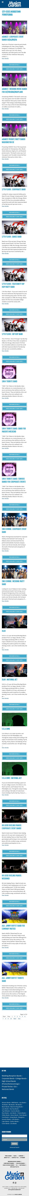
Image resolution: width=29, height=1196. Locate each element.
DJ (17, 1165)
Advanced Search (14, 1147)
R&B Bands (15, 1102)
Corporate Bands (8, 1078)
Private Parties (7, 1086)
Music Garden (18, 1194)
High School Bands (8, 1165)
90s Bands (19, 1104)
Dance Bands (14, 1115)
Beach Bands (5, 1107)
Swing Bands (13, 1117)
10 (11, 1019)
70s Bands (5, 1104)
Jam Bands (13, 1113)
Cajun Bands (5, 1121)
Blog (15, 1156)
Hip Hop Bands (14, 1109)
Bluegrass (21, 1117)
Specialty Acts (14, 1167)
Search (14, 1143)
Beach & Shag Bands (16, 1107)
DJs (15, 1086)
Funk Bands (5, 1117)
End (19, 1019)
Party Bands (22, 1115)
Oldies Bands (6, 1115)
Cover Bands (5, 1123)
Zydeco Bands (14, 1121)
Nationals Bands (8, 1089)
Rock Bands (5, 1113)
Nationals (23, 1165)
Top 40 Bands (6, 1111)
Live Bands (13, 1123)
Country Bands (15, 1111)
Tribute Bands (21, 1113)
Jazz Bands (22, 1102)
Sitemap (22, 1157)
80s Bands (12, 1104)
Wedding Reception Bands (11, 1076)
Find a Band (8, 1156)
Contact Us (15, 1157)
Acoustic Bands (6, 1119)
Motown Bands (6, 1102)
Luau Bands (5, 1109)
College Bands (21, 1078)
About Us (7, 1157)
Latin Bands (15, 1119)
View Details (5, 58)
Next (15, 1019)
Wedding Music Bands (14, 1161)
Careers (21, 1156)
